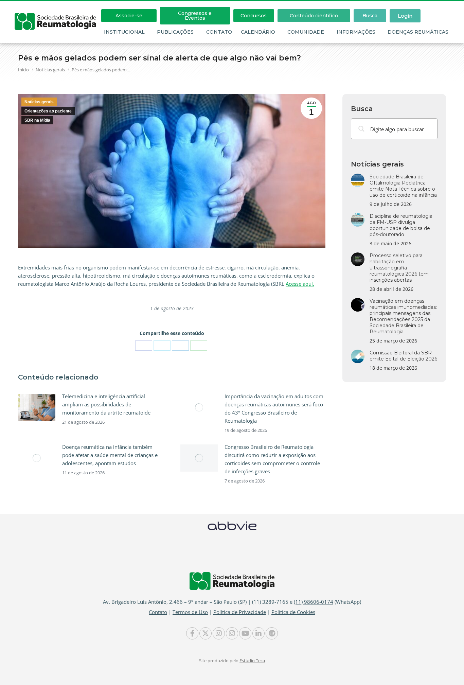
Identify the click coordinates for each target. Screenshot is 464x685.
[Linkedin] (258, 633)
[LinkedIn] (180, 345)
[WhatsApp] (198, 345)
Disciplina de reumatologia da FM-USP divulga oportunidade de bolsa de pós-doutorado (401, 225)
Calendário (258, 32)
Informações (356, 32)
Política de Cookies (293, 612)
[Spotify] (272, 633)
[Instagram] (219, 633)
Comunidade (305, 32)
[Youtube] (245, 633)
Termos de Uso (190, 612)
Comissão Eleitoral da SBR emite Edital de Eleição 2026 (403, 356)
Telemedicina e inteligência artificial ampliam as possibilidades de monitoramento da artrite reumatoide (106, 404)
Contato (219, 32)
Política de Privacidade (239, 612)
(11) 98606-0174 (313, 601)
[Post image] (36, 407)
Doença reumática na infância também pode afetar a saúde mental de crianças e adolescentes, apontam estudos (110, 455)
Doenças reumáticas (418, 32)
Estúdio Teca (252, 660)
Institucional (124, 32)
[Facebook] (143, 345)
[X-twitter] (205, 633)
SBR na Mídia (37, 120)
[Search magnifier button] (361, 129)
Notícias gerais (39, 102)
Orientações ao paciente (48, 111)
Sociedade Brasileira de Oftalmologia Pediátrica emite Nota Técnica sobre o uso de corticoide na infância (403, 186)
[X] (162, 345)
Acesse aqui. (300, 283)
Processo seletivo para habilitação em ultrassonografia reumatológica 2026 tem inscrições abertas (399, 267)
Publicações (175, 32)
